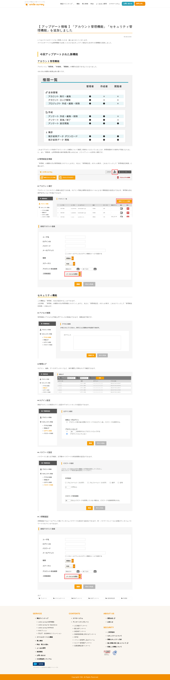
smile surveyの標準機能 (46, 622)
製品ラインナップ (66, 4)
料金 (92, 4)
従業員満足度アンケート (82, 645)
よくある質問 (41, 648)
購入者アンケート (80, 628)
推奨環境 (40, 651)
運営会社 (110, 618)
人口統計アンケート (80, 625)
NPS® (76, 637)
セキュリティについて (114, 636)
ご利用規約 (111, 632)
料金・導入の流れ (42, 644)
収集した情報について (114, 646)
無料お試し (140, 3)
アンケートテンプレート (81, 622)
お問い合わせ (128, 3)
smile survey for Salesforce (47, 625)
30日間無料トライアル (44, 659)
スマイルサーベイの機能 (45, 637)
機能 (78, 4)
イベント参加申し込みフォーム (84, 640)
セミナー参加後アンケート (83, 643)
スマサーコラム (114, 4)
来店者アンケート (80, 631)
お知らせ (110, 622)
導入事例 (85, 4)
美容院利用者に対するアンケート (85, 634)
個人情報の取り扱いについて (117, 643)
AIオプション (42, 630)
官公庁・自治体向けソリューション (50, 633)
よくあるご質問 (101, 4)
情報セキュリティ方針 (114, 639)
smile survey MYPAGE (46, 627)
